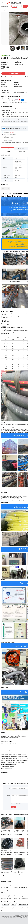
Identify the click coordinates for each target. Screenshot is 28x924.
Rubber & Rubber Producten (21, 10)
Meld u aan (4, 142)
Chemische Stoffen (10, 10)
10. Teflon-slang (17, 890)
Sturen (13, 807)
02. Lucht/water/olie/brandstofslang (20, 885)
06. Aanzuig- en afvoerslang (19, 887)
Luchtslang (17, 907)
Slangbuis (14, 904)
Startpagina (3, 10)
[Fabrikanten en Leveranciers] (14, 2)
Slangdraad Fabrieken (7, 907)
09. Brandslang (4, 890)
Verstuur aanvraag (13, 73)
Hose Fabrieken (5, 904)
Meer (2, 910)
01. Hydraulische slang (6, 885)
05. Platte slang (4, 887)
